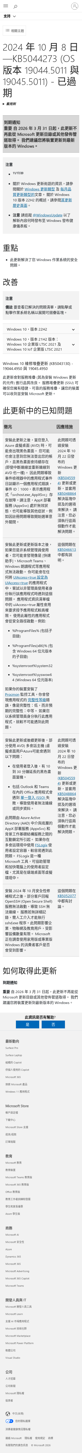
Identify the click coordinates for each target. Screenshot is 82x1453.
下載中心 (10, 1120)
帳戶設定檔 (11, 1112)
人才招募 (10, 1378)
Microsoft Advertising (17, 1271)
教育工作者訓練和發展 (18, 1199)
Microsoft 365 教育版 (17, 1184)
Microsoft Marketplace (18, 1335)
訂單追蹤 (10, 1141)
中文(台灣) (18, 1413)
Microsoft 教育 (13, 1162)
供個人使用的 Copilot (17, 1069)
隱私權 (28, 1438)
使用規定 (40, 1438)
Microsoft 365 (13, 1077)
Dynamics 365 (13, 1256)
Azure (8, 1249)
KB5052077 (67, 895)
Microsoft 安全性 (14, 1242)
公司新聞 (10, 1386)
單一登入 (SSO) (33, 797)
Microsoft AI (12, 1234)
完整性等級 (37, 699)
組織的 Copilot (13, 1062)
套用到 (11, 104)
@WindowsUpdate (47, 215)
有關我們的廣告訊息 (16, 1445)
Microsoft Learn (14, 1314)
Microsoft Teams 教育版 (18, 1177)
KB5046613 (67, 549)
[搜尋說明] (16, 6)
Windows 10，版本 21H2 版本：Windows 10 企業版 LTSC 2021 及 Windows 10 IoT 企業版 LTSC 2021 (34, 344)
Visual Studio (12, 1357)
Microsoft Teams (14, 1285)
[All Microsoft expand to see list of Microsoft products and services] (5, 6)
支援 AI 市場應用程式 (17, 1321)
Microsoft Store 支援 (16, 1127)
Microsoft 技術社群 (16, 1328)
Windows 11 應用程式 (17, 1091)
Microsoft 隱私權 (14, 1393)
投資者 (9, 1400)
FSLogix (41, 844)
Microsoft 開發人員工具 (18, 1306)
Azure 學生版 (12, 1213)
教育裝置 (10, 1170)
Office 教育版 (12, 1192)
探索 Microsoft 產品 (16, 1084)
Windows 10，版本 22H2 (27, 329)
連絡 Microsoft (13, 1438)
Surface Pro (11, 1048)
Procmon (12, 694)
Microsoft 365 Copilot (17, 1278)
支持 (7, 16)
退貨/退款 (10, 1134)
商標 (50, 1438)
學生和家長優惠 (14, 1206)
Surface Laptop (13, 1055)
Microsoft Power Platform (19, 1343)
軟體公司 (10, 1350)
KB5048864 (67, 493)
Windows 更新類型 (40, 189)
